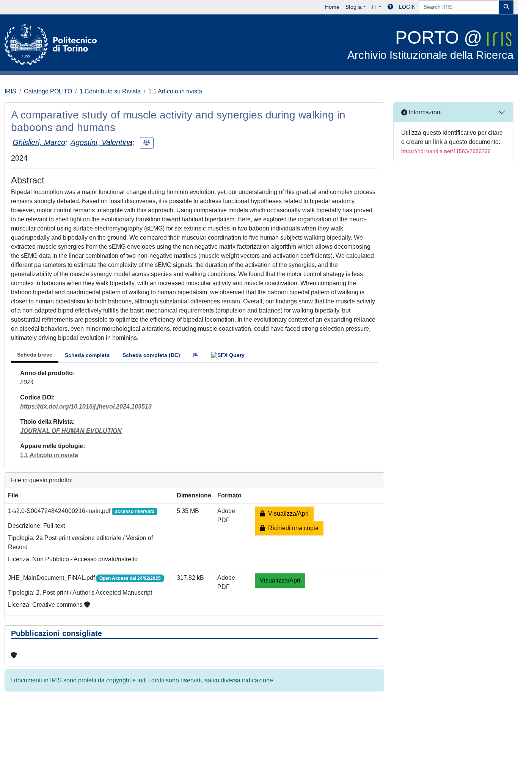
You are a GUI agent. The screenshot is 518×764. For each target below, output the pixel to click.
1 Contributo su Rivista (110, 91)
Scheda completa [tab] (87, 355)
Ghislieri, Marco (39, 142)
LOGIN (407, 7)
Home (332, 7)
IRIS (10, 91)
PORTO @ (430, 44)
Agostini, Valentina (101, 142)
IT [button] (374, 7)
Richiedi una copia (292, 528)
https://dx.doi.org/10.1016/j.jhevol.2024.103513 (86, 406)
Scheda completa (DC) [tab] (151, 355)
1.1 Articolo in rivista (175, 91)
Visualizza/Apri (287, 513)
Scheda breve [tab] (34, 355)
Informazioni (424, 112)
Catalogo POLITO (48, 91)
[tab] (196, 355)
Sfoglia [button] (353, 7)
